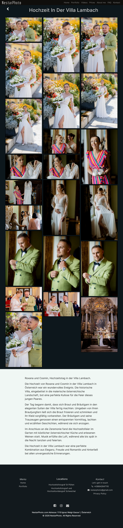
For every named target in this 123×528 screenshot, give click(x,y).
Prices (92, 2)
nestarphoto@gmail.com (101, 490)
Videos (84, 2)
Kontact (116, 2)
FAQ (109, 2)
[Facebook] (55, 506)
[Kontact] (67, 506)
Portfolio (75, 2)
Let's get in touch (100, 483)
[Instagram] (61, 506)
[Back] (8, 9)
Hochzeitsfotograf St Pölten (61, 484)
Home (66, 2)
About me (101, 2)
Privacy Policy (99, 493)
